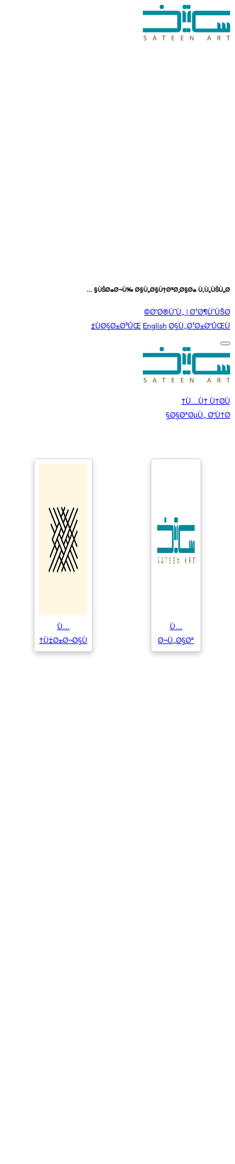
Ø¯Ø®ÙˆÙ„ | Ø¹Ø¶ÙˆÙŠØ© (187, 311)
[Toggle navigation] (225, 343)
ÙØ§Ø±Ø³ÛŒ (118, 325)
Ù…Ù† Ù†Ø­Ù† (205, 400)
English (155, 325)
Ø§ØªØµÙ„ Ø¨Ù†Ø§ (198, 414)
